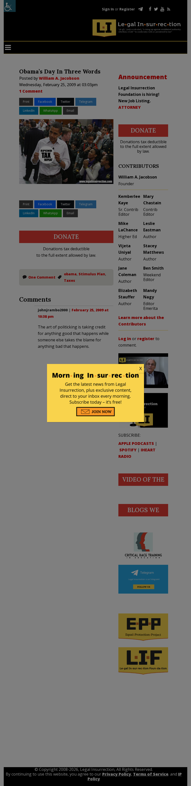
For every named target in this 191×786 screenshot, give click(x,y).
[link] (95, 368)
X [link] (140, 368)
